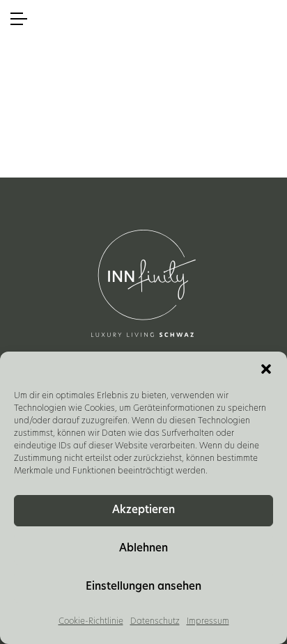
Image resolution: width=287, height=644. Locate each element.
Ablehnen (143, 549)
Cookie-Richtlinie (91, 622)
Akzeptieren (143, 510)
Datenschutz (155, 622)
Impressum (208, 622)
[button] (266, 369)
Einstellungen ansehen (143, 587)
